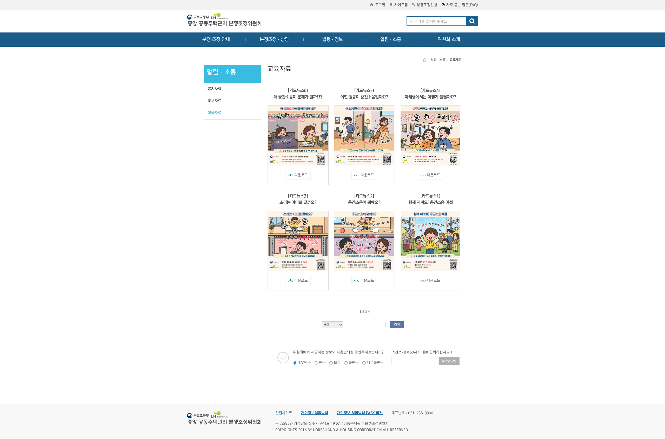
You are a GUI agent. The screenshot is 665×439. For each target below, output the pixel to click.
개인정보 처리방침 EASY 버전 (360, 413)
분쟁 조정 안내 (216, 39)
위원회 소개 (448, 39)
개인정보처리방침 (314, 413)
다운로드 (301, 175)
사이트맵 (401, 5)
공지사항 (214, 89)
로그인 (380, 5)
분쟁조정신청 (427, 5)
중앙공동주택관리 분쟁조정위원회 (224, 20)
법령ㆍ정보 (332, 39)
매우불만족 (375, 363)
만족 (322, 363)
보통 (337, 363)
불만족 (354, 363)
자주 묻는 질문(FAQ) (462, 5)
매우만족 (304, 363)
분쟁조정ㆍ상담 (274, 39)
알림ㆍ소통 (390, 39)
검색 (397, 324)
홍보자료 (214, 101)
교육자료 (214, 113)
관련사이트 (283, 413)
